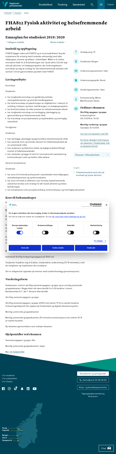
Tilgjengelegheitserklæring (92, 394)
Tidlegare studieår (15, 42)
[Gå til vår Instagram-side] (9, 388)
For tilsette (7, 381)
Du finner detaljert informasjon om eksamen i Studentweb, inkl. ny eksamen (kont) (95, 143)
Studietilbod (45, 4)
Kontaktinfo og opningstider (93, 373)
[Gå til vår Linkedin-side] (28, 388)
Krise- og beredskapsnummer (93, 387)
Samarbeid (79, 4)
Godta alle (91, 248)
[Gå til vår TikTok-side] (16, 388)
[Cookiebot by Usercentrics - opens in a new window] (92, 205)
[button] (92, 4)
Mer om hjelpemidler (15, 352)
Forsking (62, 4)
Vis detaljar (98, 241)
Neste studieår (57, 42)
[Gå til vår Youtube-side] (34, 388)
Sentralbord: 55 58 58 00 (95, 380)
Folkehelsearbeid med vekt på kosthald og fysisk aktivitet (90, 173)
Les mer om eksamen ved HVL (94, 134)
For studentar (9, 375)
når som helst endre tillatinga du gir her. (69, 217)
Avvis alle (25, 248)
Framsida (7, 13)
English (111, 4)
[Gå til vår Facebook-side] (3, 388)
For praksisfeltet (10, 378)
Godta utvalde (58, 248)
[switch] (45, 232)
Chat (103, 448)
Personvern (93, 396)
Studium (18, 13)
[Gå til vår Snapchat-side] (22, 388)
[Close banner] (106, 205)
